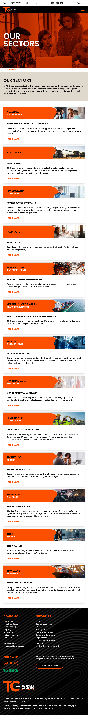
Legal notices (41, 638)
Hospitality (44, 242)
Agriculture (44, 164)
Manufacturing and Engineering (44, 279)
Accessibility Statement (46, 640)
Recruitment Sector (44, 469)
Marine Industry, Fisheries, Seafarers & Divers (44, 316)
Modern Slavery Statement (47, 646)
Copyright (40, 643)
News (38, 627)
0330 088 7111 (12, 643)
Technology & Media (44, 507)
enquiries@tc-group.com (39, 3)
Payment (81, 3)
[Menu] (83, 9)
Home (5, 70)
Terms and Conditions (45, 635)
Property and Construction (44, 431)
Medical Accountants (44, 354)
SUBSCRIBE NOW (50, 665)
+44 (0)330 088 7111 (14, 3)
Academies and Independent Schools (44, 125)
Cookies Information (44, 632)
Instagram (57, 3)
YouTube (61, 3)
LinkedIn (52, 3)
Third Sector (44, 546)
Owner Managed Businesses (44, 393)
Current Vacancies (44, 624)
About (38, 621)
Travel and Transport (44, 584)
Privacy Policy (41, 629)
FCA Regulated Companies (44, 204)
